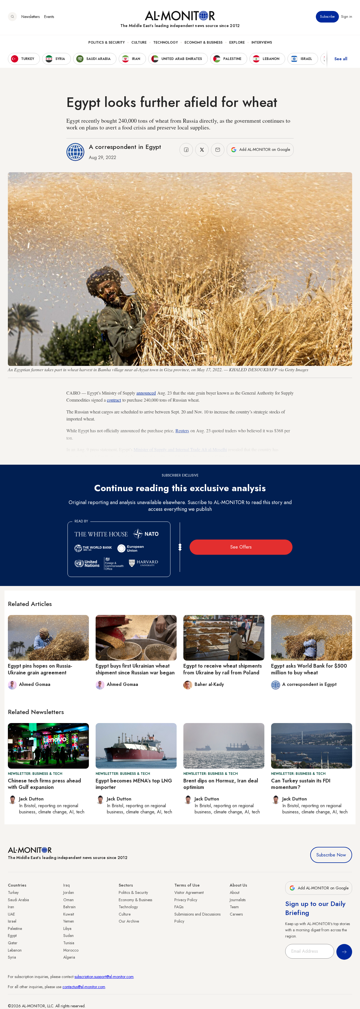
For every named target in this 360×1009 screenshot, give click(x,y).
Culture (139, 42)
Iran (11, 907)
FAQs (178, 907)
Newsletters (30, 16)
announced (146, 393)
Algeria (69, 957)
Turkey (13, 892)
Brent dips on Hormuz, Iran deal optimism (220, 784)
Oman (68, 900)
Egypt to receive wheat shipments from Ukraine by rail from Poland (222, 669)
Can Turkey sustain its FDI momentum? (300, 784)
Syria (12, 957)
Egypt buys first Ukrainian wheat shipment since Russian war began (135, 669)
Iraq (66, 885)
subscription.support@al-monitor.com (104, 976)
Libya (67, 928)
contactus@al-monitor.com (83, 987)
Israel (12, 921)
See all (340, 59)
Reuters (182, 430)
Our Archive (129, 921)
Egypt (12, 935)
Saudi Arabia (18, 900)
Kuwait (68, 914)
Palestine (15, 928)
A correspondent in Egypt (125, 146)
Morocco (70, 950)
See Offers (241, 547)
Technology (165, 42)
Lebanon (15, 950)
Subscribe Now (331, 855)
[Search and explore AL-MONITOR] (12, 16)
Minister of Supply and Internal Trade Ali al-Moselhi (180, 449)
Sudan (68, 935)
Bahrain (69, 907)
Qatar (12, 943)
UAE (11, 914)
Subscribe (327, 16)
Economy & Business (203, 42)
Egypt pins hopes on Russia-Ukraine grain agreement (40, 669)
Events (49, 16)
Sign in (346, 16)
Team (234, 907)
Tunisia (68, 943)
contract (114, 400)
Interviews (261, 42)
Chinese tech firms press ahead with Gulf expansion (44, 784)
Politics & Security (106, 42)
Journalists (238, 900)
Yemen (68, 921)
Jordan (68, 892)
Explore (237, 42)
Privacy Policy (185, 900)
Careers (236, 914)
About (234, 892)
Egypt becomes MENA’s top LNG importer (134, 784)
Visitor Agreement (189, 892)
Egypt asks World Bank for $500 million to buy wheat (309, 669)
